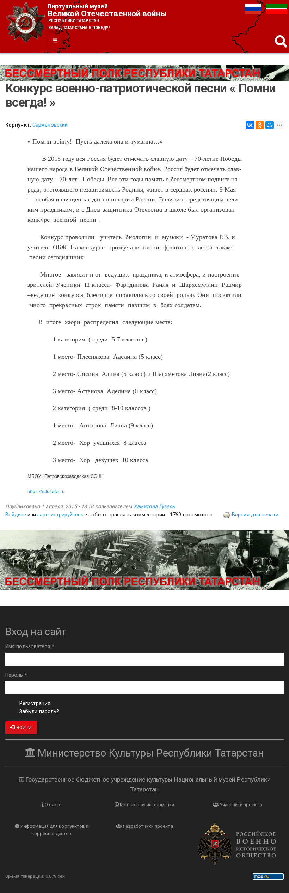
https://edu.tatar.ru (45, 491)
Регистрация (34, 703)
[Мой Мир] (269, 125)
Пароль (16, 675)
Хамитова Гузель (154, 507)
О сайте (52, 804)
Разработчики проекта (147, 826)
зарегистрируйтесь (60, 515)
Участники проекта (240, 804)
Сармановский (50, 125)
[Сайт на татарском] (276, 9)
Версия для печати (255, 515)
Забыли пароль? (39, 712)
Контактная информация (146, 804)
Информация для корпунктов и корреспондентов (54, 830)
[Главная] (26, 23)
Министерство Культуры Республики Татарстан (149, 753)
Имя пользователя (29, 647)
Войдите (15, 515)
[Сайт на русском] (254, 9)
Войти (24, 727)
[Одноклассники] (260, 125)
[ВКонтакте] (250, 125)
